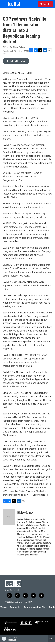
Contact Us (15, 607)
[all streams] (51, 638)
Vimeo (3, 607)
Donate (46, 4)
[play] (4, 638)
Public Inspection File (34, 607)
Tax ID (52, 607)
